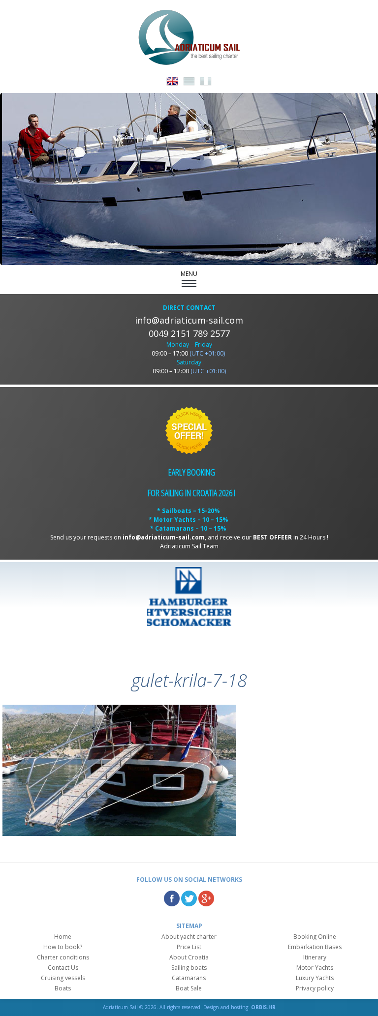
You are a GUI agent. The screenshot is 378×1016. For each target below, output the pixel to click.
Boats (63, 988)
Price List (189, 947)
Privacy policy (315, 988)
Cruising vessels (63, 978)
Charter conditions (63, 957)
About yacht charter (189, 936)
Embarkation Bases (315, 947)
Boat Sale (189, 988)
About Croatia (189, 957)
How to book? (62, 947)
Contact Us (63, 967)
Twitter (189, 898)
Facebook (172, 898)
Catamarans (189, 978)
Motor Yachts (314, 967)
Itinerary (314, 957)
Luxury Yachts (315, 978)
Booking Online (314, 936)
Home (62, 936)
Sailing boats (189, 967)
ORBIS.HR (263, 1007)
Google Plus (206, 898)
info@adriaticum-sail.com (189, 320)
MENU (189, 273)
